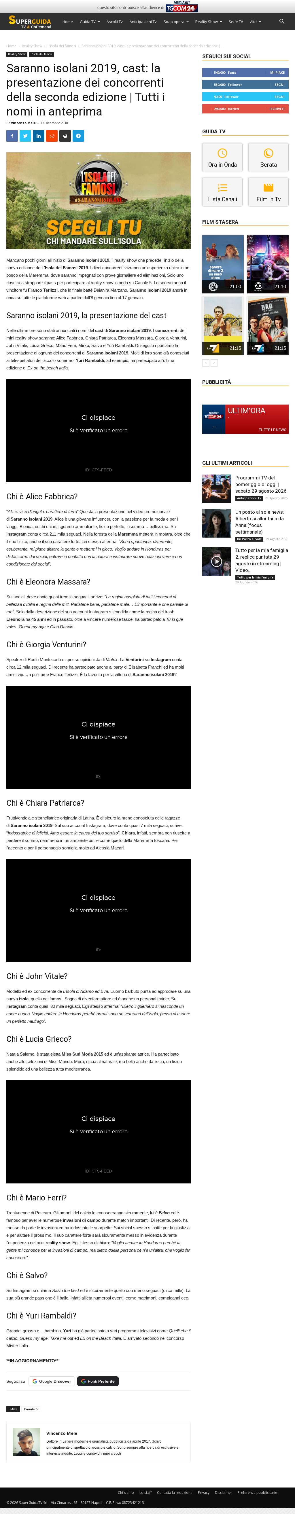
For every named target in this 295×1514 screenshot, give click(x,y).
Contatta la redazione (174, 1492)
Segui (280, 84)
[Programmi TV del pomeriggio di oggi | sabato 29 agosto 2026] (216, 489)
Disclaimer (223, 1492)
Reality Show (206, 21)
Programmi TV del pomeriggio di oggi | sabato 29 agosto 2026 (261, 484)
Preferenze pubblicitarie (257, 1492)
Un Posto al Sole (249, 539)
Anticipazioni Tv (143, 21)
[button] (282, 22)
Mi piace (277, 72)
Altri (253, 21)
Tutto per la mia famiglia (255, 577)
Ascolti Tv (115, 21)
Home (68, 21)
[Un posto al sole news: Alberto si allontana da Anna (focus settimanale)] (216, 523)
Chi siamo (126, 1492)
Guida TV (88, 21)
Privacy (203, 1492)
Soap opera (174, 21)
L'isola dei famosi (62, 45)
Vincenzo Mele (23, 123)
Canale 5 (30, 1409)
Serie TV (236, 21)
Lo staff (145, 1492)
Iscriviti (277, 109)
